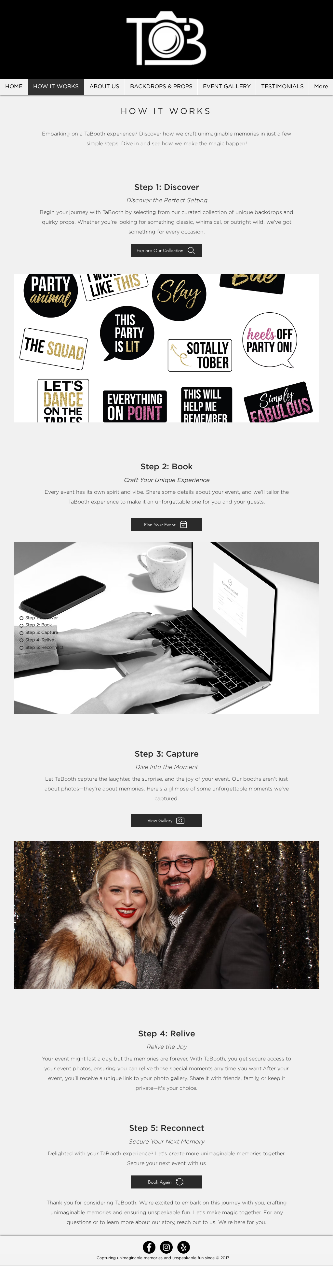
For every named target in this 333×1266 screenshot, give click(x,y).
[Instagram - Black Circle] (166, 1247)
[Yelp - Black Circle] (183, 1247)
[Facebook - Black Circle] (149, 1247)
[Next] (297, 39)
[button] (166, 348)
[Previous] (35, 39)
